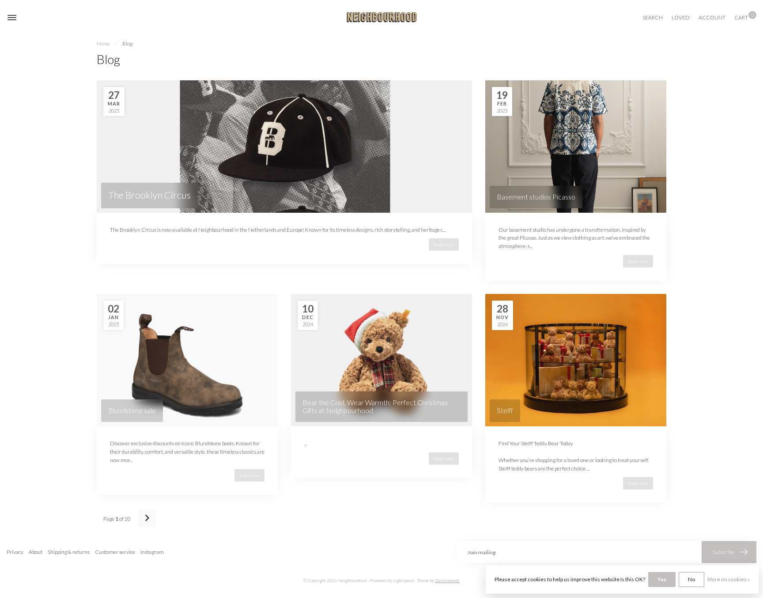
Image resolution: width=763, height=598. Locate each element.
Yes (661, 579)
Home (103, 43)
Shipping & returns (69, 552)
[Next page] (147, 518)
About (35, 552)
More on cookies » (728, 579)
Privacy (15, 552)
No (691, 579)
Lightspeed (403, 580)
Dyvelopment (447, 580)
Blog (127, 43)
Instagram (152, 552)
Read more (444, 244)
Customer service (115, 552)
